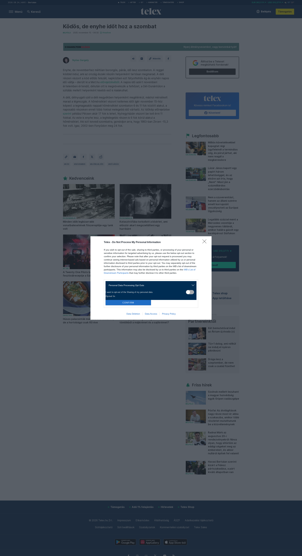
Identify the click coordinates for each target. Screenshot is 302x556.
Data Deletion (133, 314)
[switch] (190, 292)
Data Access (151, 314)
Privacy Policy (169, 314)
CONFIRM (128, 303)
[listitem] (150, 285)
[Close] (205, 242)
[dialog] (151, 278)
